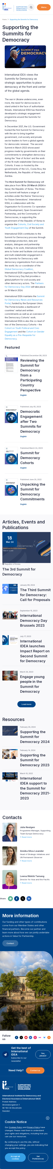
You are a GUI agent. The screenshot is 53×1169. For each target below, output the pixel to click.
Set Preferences (38, 1157)
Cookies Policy (15, 1127)
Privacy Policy (33, 1127)
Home (4, 19)
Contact (10, 943)
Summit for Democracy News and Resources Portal (24, 300)
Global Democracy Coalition (19, 269)
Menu (43, 7)
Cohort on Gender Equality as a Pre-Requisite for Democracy (24, 335)
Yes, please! (43, 1054)
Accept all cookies (15, 1157)
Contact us (35, 1070)
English (23, 395)
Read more (27, 837)
